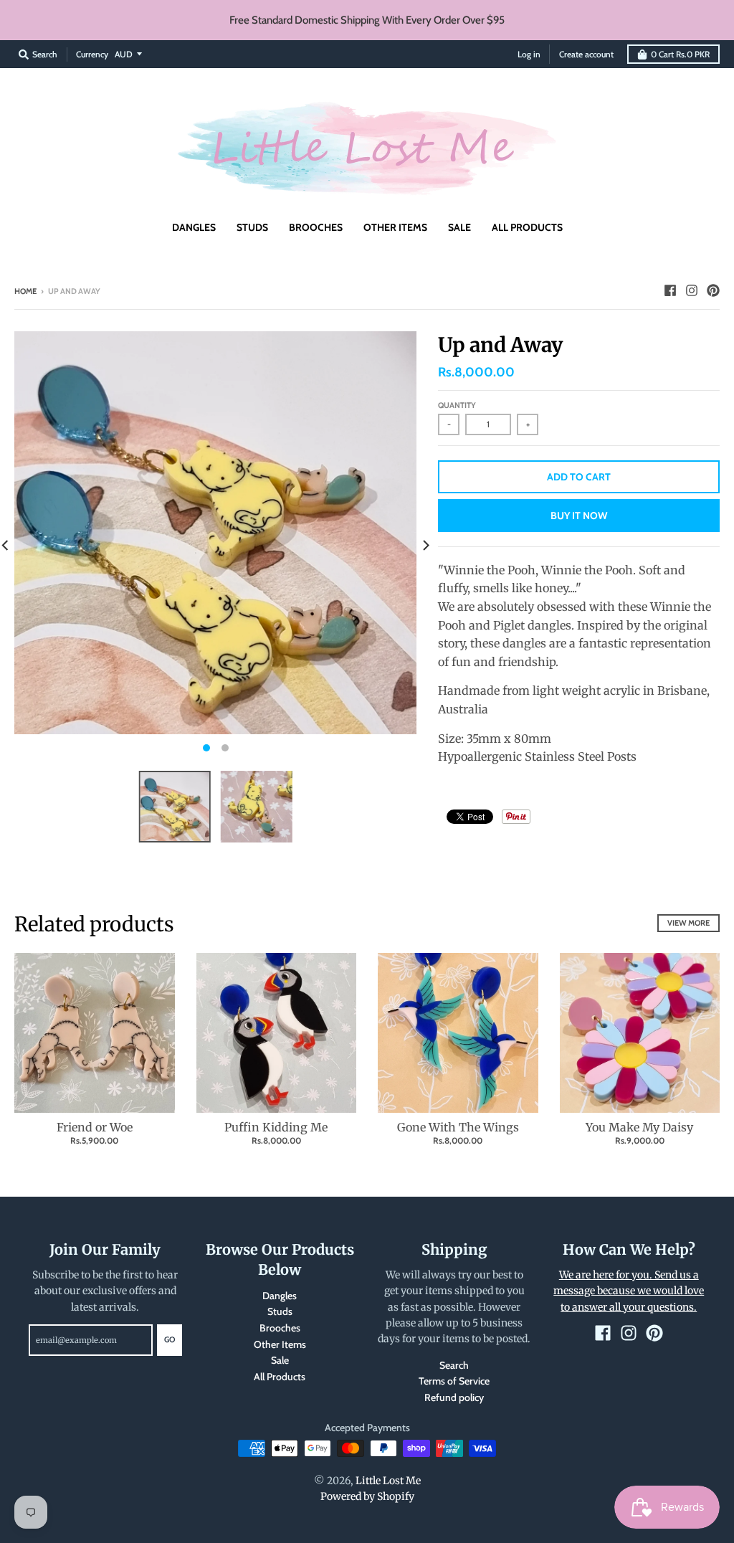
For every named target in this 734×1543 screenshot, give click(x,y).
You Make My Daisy (639, 1127)
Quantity (457, 405)
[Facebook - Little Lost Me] (670, 290)
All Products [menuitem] (527, 227)
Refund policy (454, 1397)
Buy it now (578, 515)
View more (688, 923)
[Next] (425, 545)
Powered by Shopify (367, 1496)
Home (25, 291)
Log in (529, 54)
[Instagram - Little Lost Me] (691, 290)
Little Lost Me (388, 1480)
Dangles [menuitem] (194, 227)
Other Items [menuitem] (395, 227)
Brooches (279, 1327)
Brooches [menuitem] (316, 227)
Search (454, 1365)
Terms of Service (454, 1381)
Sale (280, 1360)
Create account (586, 54)
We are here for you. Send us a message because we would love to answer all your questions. (628, 1291)
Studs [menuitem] (252, 227)
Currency (92, 54)
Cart (680, 54)
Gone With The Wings (458, 1127)
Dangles (279, 1295)
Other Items (280, 1344)
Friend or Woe (95, 1127)
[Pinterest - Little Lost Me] (713, 290)
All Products (279, 1376)
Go (169, 1339)
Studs (279, 1311)
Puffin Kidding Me (276, 1127)
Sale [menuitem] (459, 227)
